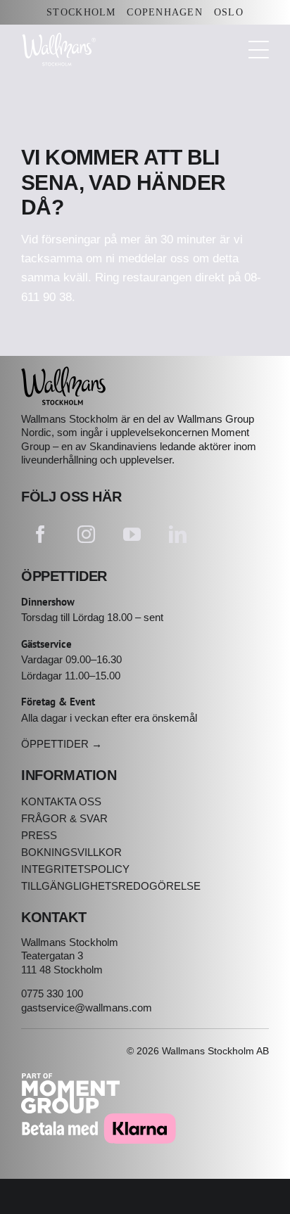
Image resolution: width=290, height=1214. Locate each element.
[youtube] (132, 534)
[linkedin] (177, 534)
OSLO (229, 12)
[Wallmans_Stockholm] (63, 372)
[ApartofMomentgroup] (70, 1079)
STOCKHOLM (80, 12)
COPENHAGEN (165, 12)
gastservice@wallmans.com (86, 1008)
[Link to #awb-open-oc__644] (258, 49)
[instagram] (86, 534)
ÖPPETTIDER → (61, 744)
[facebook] (40, 534)
